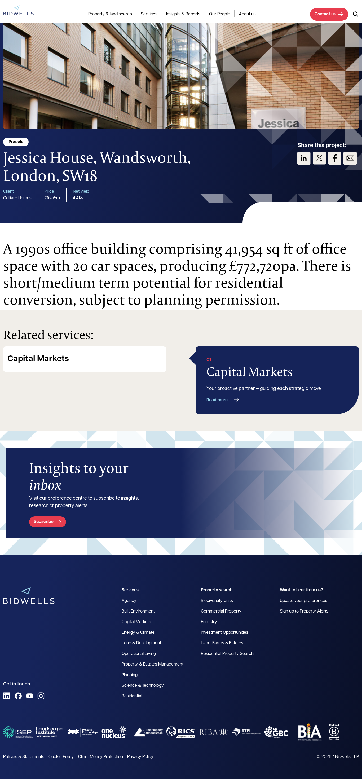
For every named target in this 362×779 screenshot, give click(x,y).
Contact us (325, 14)
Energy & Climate (138, 633)
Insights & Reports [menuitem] (183, 14)
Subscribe (44, 522)
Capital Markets (38, 359)
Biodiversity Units (217, 601)
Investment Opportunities (224, 633)
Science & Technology (143, 686)
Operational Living (139, 654)
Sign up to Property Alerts (304, 611)
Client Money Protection (100, 757)
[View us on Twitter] (319, 158)
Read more (217, 400)
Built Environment (138, 611)
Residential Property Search (227, 654)
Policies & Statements (23, 757)
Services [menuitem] (149, 14)
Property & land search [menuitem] (110, 14)
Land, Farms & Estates (222, 643)
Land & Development (141, 643)
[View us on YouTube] (29, 695)
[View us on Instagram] (41, 695)
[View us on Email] (350, 158)
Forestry (209, 622)
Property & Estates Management (152, 664)
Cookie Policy (61, 757)
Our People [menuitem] (219, 14)
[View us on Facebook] (334, 158)
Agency (129, 601)
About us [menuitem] (247, 14)
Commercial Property (221, 611)
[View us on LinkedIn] (304, 158)
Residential (132, 696)
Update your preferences (303, 601)
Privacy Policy (140, 757)
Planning (130, 675)
